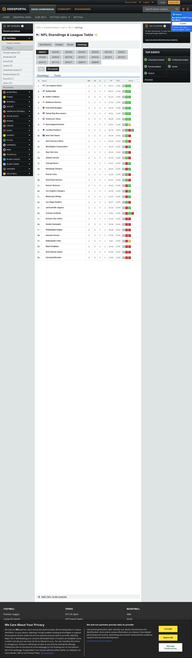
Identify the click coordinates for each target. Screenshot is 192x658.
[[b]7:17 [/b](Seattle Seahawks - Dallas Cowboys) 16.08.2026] (129, 97)
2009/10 (81, 62)
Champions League (12, 70)
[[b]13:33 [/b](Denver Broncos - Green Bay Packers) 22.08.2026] (126, 180)
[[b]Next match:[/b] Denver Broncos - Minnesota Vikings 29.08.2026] (123, 185)
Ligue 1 (7, 83)
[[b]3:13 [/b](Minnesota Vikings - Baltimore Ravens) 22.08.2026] (126, 102)
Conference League (180, 59)
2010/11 (68, 62)
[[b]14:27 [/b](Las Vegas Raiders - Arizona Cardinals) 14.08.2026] (129, 202)
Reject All (168, 637)
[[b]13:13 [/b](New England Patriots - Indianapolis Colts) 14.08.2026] (129, 124)
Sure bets (40, 17)
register (174, 2)
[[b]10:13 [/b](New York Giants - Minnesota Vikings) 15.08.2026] (129, 136)
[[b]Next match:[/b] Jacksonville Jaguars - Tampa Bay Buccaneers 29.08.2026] (123, 113)
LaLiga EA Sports (12, 619)
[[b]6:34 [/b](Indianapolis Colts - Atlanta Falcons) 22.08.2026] (126, 158)
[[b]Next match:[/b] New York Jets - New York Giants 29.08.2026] (123, 136)
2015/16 (95, 57)
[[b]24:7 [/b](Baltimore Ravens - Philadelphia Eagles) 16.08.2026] (129, 102)
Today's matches (13, 43)
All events (149, 79)
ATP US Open (71, 614)
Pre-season (53, 69)
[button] (17, 38)
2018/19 (55, 57)
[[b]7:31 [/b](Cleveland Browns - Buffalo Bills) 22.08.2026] (126, 91)
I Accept (168, 628)
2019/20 (42, 57)
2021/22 (108, 52)
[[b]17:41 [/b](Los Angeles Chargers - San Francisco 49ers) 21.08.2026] (126, 141)
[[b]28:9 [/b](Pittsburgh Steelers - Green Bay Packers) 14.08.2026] (129, 169)
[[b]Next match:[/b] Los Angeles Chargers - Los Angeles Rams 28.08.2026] (123, 86)
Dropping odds (22, 17)
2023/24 (81, 52)
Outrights (59, 44)
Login (162, 2)
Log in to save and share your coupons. (161, 39)
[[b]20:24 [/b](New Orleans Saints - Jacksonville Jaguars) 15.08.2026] (129, 208)
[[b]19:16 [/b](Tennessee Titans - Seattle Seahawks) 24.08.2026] (126, 119)
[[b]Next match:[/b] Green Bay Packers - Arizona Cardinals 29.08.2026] (123, 180)
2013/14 (121, 57)
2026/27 (42, 52)
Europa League (11, 74)
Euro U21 (8, 78)
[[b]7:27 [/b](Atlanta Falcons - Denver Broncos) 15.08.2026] (129, 158)
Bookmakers (83, 9)
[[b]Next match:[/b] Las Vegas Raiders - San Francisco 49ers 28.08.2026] (123, 141)
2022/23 (95, 52)
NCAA (129, 619)
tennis (69, 608)
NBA (129, 614)
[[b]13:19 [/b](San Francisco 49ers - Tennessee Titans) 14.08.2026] (129, 119)
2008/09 (95, 62)
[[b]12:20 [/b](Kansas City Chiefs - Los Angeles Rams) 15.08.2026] (129, 86)
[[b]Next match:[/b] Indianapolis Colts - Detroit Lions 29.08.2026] (123, 174)
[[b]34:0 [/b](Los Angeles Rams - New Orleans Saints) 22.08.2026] (126, 86)
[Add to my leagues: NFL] (96, 34)
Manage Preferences (171, 647)
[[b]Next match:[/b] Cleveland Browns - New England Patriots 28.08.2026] (123, 124)
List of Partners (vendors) (99, 641)
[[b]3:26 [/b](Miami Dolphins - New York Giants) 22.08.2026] (126, 136)
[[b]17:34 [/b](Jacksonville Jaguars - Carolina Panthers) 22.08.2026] (126, 130)
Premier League (11, 52)
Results (70, 44)
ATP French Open (74, 619)
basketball (133, 608)
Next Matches (45, 44)
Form (58, 75)
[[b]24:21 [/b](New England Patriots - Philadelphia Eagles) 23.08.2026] (126, 124)
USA (63, 27)
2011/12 (55, 62)
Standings (82, 44)
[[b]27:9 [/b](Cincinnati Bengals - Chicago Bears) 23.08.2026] (126, 108)
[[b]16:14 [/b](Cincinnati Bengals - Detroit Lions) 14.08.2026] (129, 108)
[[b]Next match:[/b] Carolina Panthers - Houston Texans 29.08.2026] (123, 130)
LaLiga (7, 65)
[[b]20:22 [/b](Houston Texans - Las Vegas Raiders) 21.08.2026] (126, 202)
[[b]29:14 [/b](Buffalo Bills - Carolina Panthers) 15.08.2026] (129, 91)
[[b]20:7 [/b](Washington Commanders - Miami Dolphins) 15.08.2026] (129, 147)
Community (64, 9)
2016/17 (81, 57)
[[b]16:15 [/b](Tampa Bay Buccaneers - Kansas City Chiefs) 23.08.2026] (126, 113)
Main (41, 69)
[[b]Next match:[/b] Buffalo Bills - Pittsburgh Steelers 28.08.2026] (123, 91)
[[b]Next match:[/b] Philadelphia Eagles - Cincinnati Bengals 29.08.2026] (123, 108)
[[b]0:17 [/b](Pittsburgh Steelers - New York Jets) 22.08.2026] (126, 152)
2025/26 (55, 52)
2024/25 (68, 52)
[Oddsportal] (13, 9)
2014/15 (108, 57)
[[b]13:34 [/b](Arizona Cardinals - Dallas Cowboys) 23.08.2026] (126, 97)
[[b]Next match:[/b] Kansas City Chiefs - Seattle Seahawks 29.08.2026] (123, 219)
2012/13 (42, 62)
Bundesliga (9, 57)
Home (6, 17)
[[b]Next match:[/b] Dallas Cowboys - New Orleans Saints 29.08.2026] (123, 97)
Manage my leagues (11, 31)
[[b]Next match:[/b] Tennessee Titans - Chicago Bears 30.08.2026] (123, 119)
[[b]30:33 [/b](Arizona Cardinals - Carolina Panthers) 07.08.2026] (132, 130)
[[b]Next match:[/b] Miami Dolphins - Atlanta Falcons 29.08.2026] (123, 158)
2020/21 (121, 52)
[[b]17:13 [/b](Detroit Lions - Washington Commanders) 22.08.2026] (126, 147)
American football (51, 27)
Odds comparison (42, 9)
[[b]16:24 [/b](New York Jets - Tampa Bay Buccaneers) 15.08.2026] (129, 113)
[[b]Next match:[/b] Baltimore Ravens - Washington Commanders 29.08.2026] (123, 102)
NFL (69, 27)
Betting (78, 17)
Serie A (8, 61)
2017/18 (68, 57)
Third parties (47, 653)
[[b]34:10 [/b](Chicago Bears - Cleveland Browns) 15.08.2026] (129, 163)
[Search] (177, 9)
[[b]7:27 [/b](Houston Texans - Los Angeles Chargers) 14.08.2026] (129, 191)
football (9, 608)
